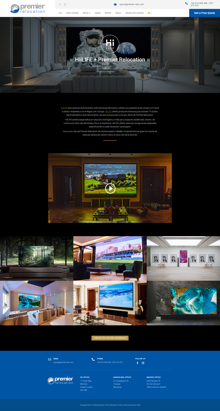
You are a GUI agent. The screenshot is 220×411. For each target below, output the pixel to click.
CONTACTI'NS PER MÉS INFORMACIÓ (110, 338)
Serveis (85, 13)
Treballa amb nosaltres (134, 13)
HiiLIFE (64, 108)
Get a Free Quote (204, 13)
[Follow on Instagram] (65, 4)
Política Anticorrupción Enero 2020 (129, 405)
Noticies (108, 13)
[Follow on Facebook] (60, 4)
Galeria (98, 13)
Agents (118, 13)
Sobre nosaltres (72, 13)
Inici (60, 13)
